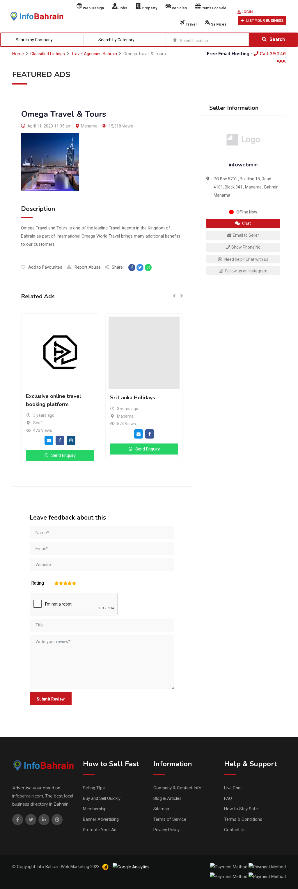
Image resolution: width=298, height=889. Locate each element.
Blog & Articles (167, 798)
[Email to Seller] (49, 451)
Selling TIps (94, 788)
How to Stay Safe (241, 808)
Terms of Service (169, 819)
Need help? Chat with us (246, 259)
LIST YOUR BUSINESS (264, 20)
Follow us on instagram (245, 271)
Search (277, 39)
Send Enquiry (52, 467)
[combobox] (42, 39)
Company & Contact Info (177, 788)
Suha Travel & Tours (123, 396)
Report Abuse (87, 267)
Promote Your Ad (99, 829)
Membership (95, 808)
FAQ (228, 798)
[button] (174, 296)
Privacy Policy (166, 829)
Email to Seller (246, 235)
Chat (246, 223)
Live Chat (233, 788)
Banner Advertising (101, 819)
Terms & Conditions (243, 819)
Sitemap (161, 808)
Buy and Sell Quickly (101, 798)
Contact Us (235, 829)
